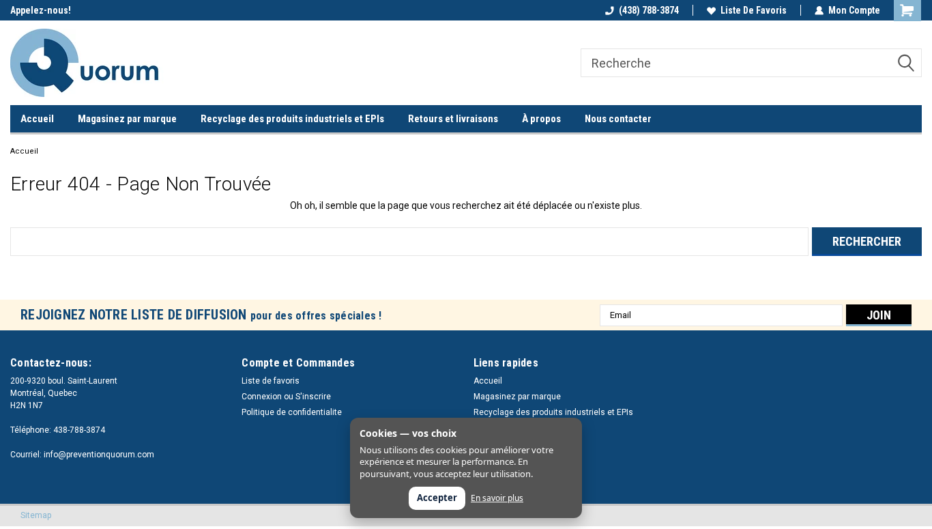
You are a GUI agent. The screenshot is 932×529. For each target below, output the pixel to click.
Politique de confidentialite (292, 412)
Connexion (262, 396)
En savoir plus (497, 498)
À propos (541, 119)
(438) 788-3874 (649, 10)
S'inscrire (313, 396)
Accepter (437, 497)
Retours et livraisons (453, 119)
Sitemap (35, 515)
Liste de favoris (753, 10)
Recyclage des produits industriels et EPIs (292, 119)
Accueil (37, 119)
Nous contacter (618, 119)
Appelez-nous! (40, 10)
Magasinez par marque (127, 119)
